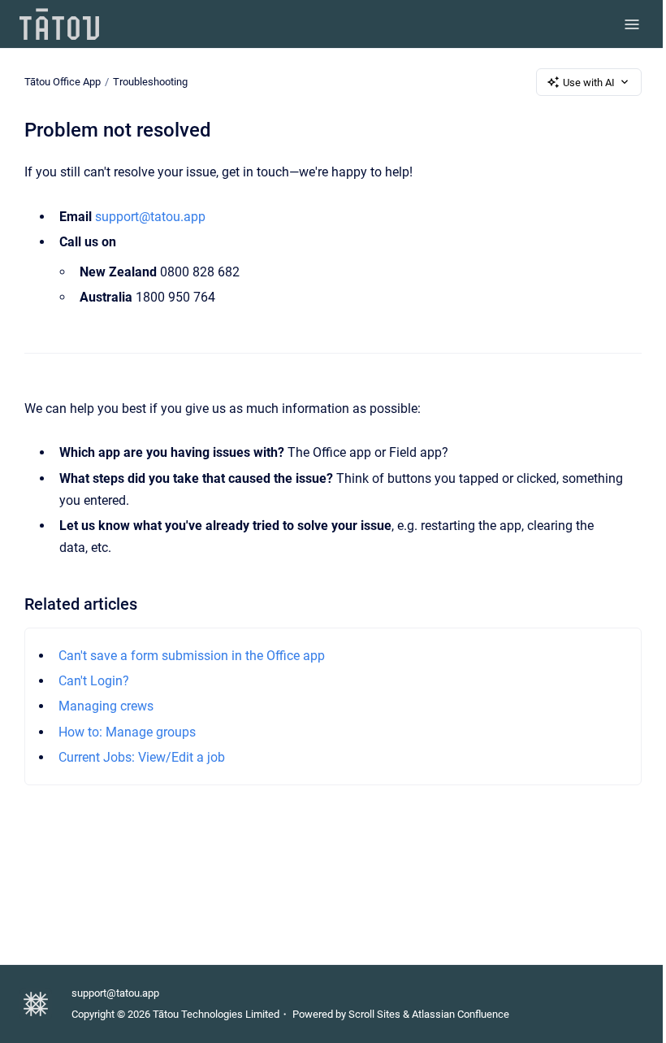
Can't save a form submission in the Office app (191, 655)
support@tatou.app (150, 216)
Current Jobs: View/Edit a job (141, 757)
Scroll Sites (374, 1014)
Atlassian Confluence (460, 1014)
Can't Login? (93, 681)
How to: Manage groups (127, 732)
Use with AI (589, 82)
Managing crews (106, 706)
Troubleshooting (150, 82)
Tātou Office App (62, 82)
